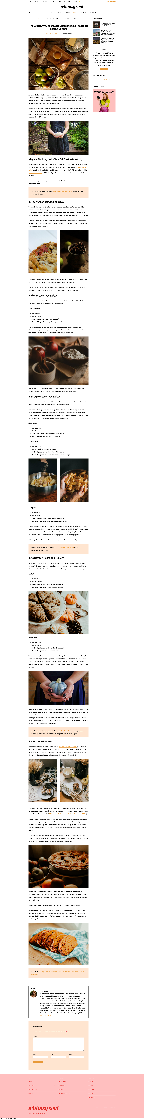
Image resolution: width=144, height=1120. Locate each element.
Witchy (75, 12)
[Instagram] (106, 1)
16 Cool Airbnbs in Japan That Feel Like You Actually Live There (108, 24)
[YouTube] (113, 1)
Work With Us (47, 1)
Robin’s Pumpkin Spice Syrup (63, 191)
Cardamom (34, 308)
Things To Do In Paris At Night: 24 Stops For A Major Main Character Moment (107, 40)
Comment (35, 1036)
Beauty (90, 1085)
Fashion (67, 12)
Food (54, 21)
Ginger (31, 507)
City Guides (61, 1085)
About (30, 1)
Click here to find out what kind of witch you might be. (67, 814)
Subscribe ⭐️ (76, 1)
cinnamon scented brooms (68, 747)
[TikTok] (109, 1)
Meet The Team (57, 1)
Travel (60, 12)
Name (34, 1054)
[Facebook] (111, 1)
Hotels (60, 1089)
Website (71, 1054)
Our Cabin (67, 1)
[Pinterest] (115, 1)
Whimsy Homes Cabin (64, 1093)
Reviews (52, 12)
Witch (65, 21)
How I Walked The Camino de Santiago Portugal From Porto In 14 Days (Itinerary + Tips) (108, 32)
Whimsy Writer (60, 21)
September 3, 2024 (56, 33)
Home (39, 18)
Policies (105, 1107)
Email (52, 1054)
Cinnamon (33, 441)
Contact (37, 1)
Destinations (62, 1081)
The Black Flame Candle (69, 731)
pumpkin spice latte (35, 173)
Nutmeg (32, 637)
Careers (30, 1093)
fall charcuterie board (66, 547)
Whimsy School (93, 12)
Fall (44, 18)
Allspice (32, 423)
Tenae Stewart (48, 33)
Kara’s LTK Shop (33, 1089)
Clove (31, 573)
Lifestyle (82, 12)
